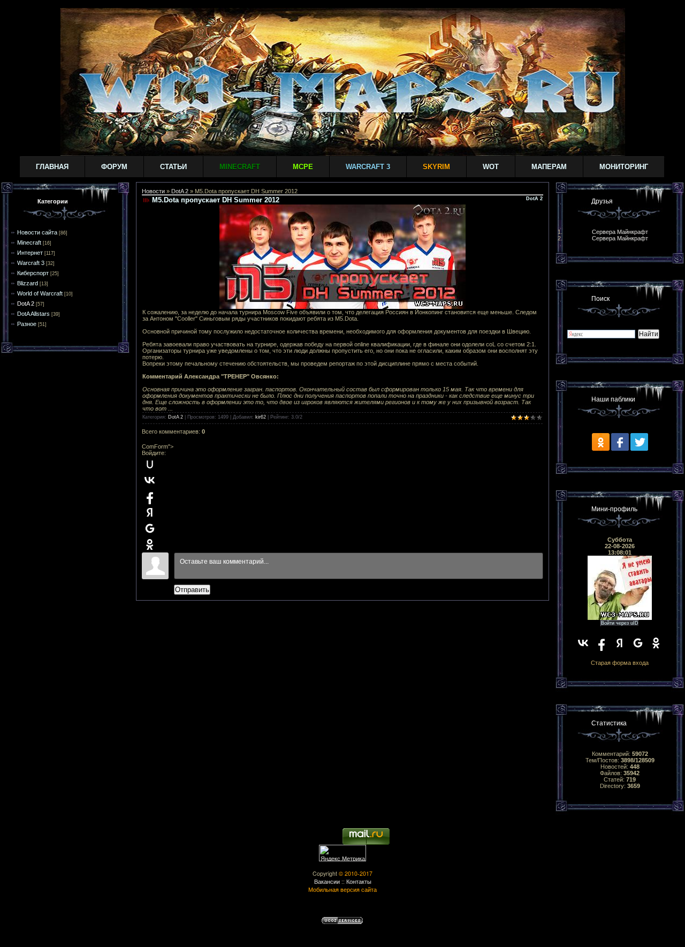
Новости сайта (37, 232)
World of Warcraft (40, 293)
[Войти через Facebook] (150, 496)
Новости (153, 191)
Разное (26, 324)
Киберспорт (33, 273)
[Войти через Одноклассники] (150, 544)
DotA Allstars (33, 313)
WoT (491, 167)
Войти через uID (619, 623)
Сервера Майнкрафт (620, 232)
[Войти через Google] (150, 528)
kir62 (260, 417)
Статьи (173, 167)
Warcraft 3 (30, 263)
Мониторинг (623, 167)
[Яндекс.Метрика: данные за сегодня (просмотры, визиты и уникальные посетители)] (342, 853)
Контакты (358, 881)
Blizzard (27, 283)
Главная (52, 167)
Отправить (192, 590)
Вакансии (327, 881)
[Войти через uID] (150, 464)
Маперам (549, 167)
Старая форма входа (620, 663)
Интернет (30, 252)
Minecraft (29, 242)
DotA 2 (25, 303)
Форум (114, 167)
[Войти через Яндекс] (150, 512)
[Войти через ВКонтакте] (150, 480)
